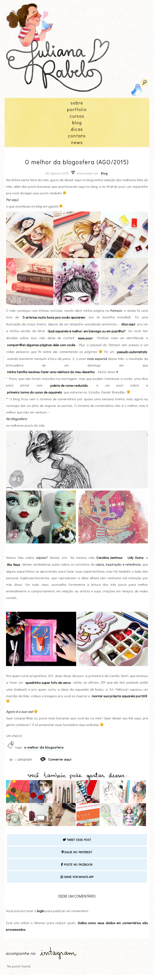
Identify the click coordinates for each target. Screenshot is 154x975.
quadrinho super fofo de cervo (48, 682)
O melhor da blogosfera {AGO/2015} (77, 162)
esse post (85, 338)
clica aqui (128, 324)
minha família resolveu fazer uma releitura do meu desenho (51, 371)
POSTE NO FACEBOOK (78, 864)
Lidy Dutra (135, 557)
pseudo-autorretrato (132, 351)
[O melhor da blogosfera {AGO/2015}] (46, 759)
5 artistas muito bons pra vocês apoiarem (54, 317)
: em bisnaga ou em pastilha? (87, 331)
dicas (77, 129)
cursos (77, 116)
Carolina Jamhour (109, 557)
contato (77, 136)
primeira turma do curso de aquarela (34, 392)
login (40, 910)
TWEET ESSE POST (78, 840)
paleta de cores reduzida (69, 385)
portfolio (77, 109)
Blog (104, 173)
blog (77, 122)
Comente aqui (59, 759)
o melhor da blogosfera (44, 747)
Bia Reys (13, 564)
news (77, 142)
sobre (77, 103)
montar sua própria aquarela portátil (119, 696)
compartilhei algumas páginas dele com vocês (41, 345)
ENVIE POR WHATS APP (78, 877)
